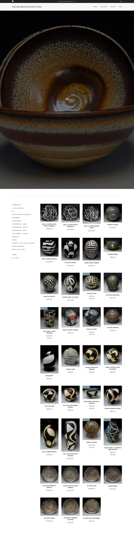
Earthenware (16, 221)
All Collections (17, 208)
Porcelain (15, 236)
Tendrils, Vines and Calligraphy (23, 243)
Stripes (14, 240)
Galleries (103, 6)
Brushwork (16, 217)
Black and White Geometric (21, 214)
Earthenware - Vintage (20, 233)
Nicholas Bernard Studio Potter (27, 6)
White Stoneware (18, 246)
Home (95, 6)
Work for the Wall (18, 249)
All (13, 211)
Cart (120, 6)
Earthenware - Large (19, 224)
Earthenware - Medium (20, 227)
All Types (15, 258)
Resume (112, 6)
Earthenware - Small (19, 230)
